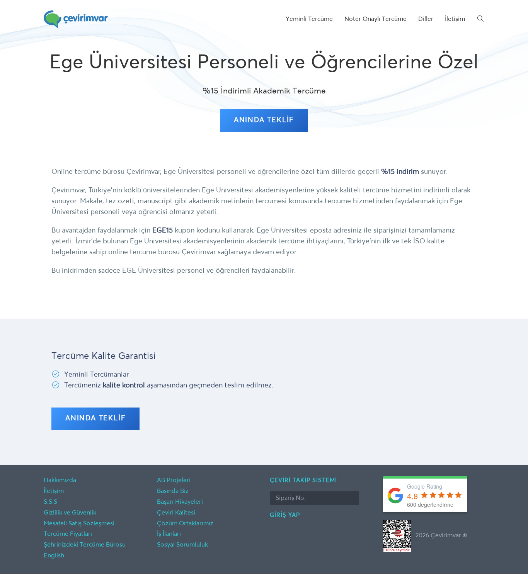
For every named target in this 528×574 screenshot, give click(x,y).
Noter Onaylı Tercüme (375, 19)
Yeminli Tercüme (309, 19)
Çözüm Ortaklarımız (185, 524)
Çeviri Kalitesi (176, 513)
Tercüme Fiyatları (68, 534)
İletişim (455, 19)
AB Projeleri (174, 480)
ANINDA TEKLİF (264, 120)
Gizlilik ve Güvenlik (70, 513)
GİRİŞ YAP (285, 515)
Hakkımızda (60, 480)
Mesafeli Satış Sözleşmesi (79, 524)
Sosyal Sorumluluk (182, 545)
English (54, 556)
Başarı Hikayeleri (180, 502)
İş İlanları (169, 534)
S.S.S (50, 502)
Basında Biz (173, 491)
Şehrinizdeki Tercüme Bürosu (85, 545)
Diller (425, 19)
